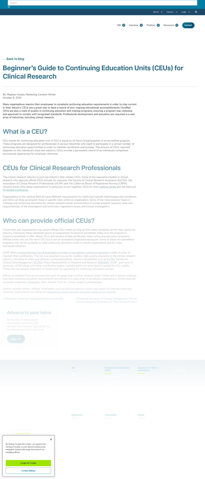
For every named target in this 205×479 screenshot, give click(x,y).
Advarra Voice (78, 435)
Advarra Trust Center (82, 461)
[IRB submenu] (123, 25)
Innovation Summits (114, 426)
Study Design (111, 376)
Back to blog (15, 59)
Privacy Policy (104, 461)
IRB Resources (79, 378)
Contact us (180, 370)
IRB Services (78, 374)
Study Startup (112, 389)
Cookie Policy (121, 461)
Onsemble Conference (15, 190)
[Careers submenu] (176, 12)
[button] (196, 12)
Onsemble (34, 282)
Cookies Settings (28, 471)
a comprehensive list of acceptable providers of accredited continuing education (63, 252)
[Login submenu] (189, 12)
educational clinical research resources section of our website (81, 292)
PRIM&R (103, 262)
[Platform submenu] (158, 25)
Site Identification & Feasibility (114, 383)
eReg (140, 390)
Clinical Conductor (146, 386)
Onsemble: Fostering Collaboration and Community (34, 298)
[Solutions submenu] (141, 25)
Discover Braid (22, 433)
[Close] (51, 439)
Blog (74, 421)
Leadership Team (146, 426)
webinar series (107, 186)
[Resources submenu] (176, 25)
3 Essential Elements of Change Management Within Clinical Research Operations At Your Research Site (106, 300)
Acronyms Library (80, 430)
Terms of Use (139, 461)
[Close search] (9, 7)
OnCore (141, 381)
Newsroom (77, 426)
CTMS (141, 376)
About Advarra (145, 421)
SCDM (38, 262)
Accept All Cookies (28, 463)
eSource (142, 395)
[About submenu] (162, 12)
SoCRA (111, 259)
